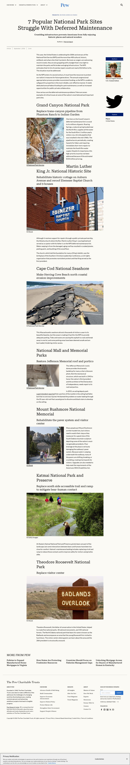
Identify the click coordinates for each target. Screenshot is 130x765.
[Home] (23, 682)
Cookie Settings (99, 759)
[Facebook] (101, 709)
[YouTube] (113, 709)
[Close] (127, 759)
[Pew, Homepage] (65, 5)
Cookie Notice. (52, 763)
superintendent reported (45, 394)
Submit (119, 693)
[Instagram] (104, 709)
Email (101, 689)
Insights (70, 687)
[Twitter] (110, 709)
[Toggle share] (122, 52)
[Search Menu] (121, 4)
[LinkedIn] (107, 709)
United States (110, 121)
